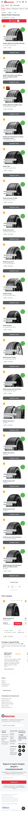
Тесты (26, 8)
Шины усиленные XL (7, 707)
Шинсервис (9, 1)
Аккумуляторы (5, 741)
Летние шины (5, 736)
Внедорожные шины (7, 702)
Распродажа (15, 8)
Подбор (3, 8)
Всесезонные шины (7, 698)
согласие (21, 786)
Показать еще (14, 582)
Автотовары (16, 5)
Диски (7, 5)
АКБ (11, 5)
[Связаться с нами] (20, 2)
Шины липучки (5, 700)
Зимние (3, 682)
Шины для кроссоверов (7, 703)
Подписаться (14, 782)
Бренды (8, 8)
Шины (2, 5)
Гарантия (21, 8)
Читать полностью (9, 669)
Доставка (12, 743)
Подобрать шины (14, 52)
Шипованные (5, 685)
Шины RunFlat (5, 705)
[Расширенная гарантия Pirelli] (22, 29)
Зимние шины (5, 734)
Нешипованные (5, 684)
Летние (3, 680)
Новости (12, 750)
